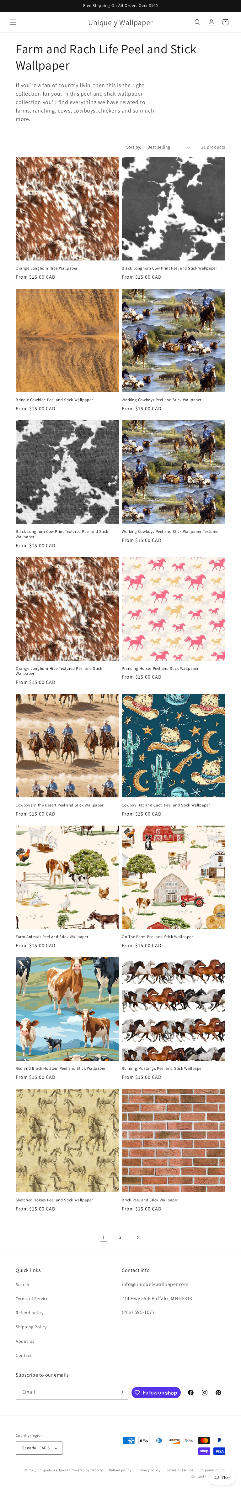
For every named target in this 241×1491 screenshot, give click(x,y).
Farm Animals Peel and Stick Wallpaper (52, 936)
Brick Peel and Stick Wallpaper (150, 1200)
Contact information (208, 1476)
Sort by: (133, 147)
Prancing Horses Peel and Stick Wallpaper (160, 668)
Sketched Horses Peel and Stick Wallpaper (54, 1200)
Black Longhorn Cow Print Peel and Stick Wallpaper (169, 268)
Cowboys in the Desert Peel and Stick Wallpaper (60, 805)
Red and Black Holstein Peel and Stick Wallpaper (60, 1068)
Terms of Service (32, 1298)
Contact (24, 1355)
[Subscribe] (121, 1392)
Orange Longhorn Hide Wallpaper (47, 268)
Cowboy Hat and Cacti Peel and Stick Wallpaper (166, 805)
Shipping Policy (31, 1327)
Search (22, 1284)
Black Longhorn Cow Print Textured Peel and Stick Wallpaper (62, 534)
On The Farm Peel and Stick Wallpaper (157, 936)
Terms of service (180, 1470)
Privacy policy (149, 1470)
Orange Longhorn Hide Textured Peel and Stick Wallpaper (59, 671)
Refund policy (30, 1312)
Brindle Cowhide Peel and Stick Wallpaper (54, 399)
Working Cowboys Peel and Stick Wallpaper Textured (170, 531)
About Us (25, 1341)
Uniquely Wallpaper (53, 1470)
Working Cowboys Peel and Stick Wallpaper (161, 399)
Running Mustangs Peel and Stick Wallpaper (162, 1068)
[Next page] (137, 1237)
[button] (13, 22)
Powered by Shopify (87, 1470)
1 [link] (103, 1237)
